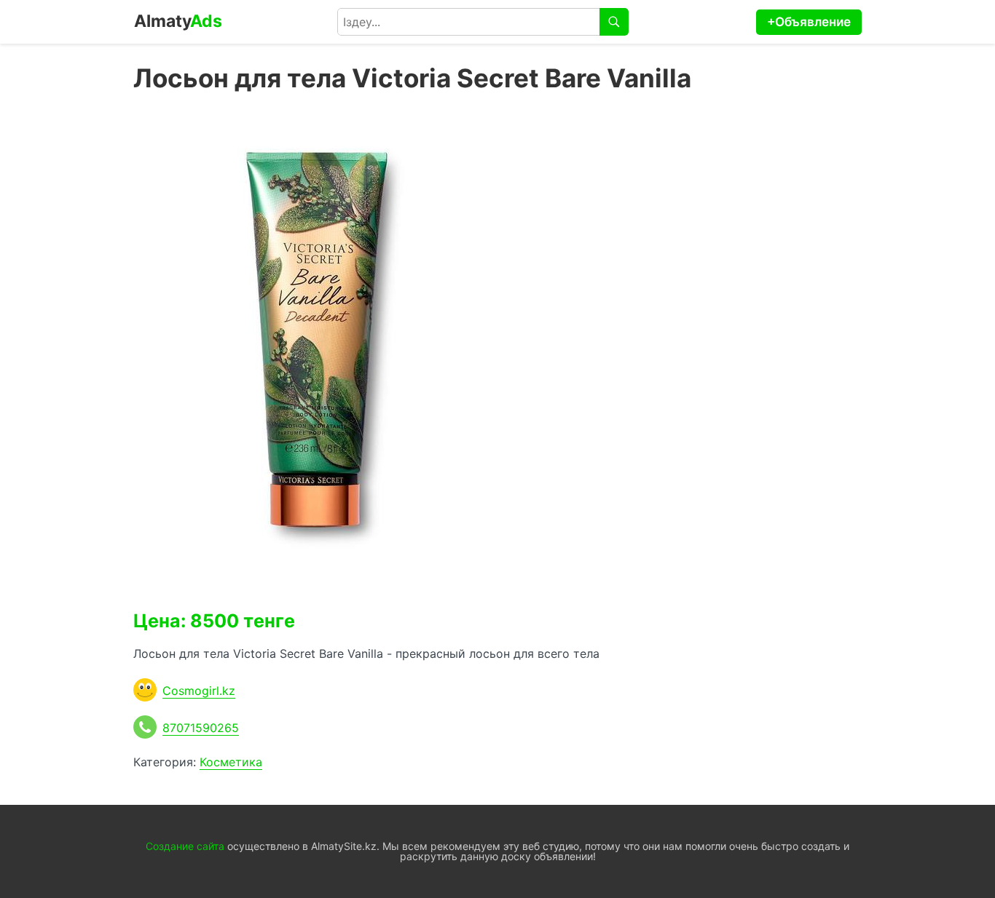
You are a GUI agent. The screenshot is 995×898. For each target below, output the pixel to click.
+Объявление (809, 22)
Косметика (231, 762)
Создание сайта (185, 846)
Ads (178, 21)
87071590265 (200, 727)
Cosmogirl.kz (198, 690)
